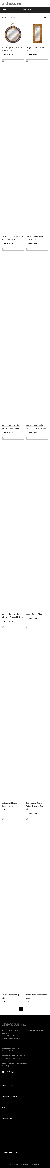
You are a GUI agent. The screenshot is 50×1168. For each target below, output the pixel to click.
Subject (5, 1107)
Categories (24, 10)
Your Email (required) (9, 1096)
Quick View (22, 24)
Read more (8, 55)
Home (6, 17)
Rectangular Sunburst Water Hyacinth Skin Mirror (35, 806)
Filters (43, 17)
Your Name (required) (9, 1085)
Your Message (7, 1118)
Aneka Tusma (21, 1164)
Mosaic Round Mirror (35, 614)
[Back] (5, 9)
